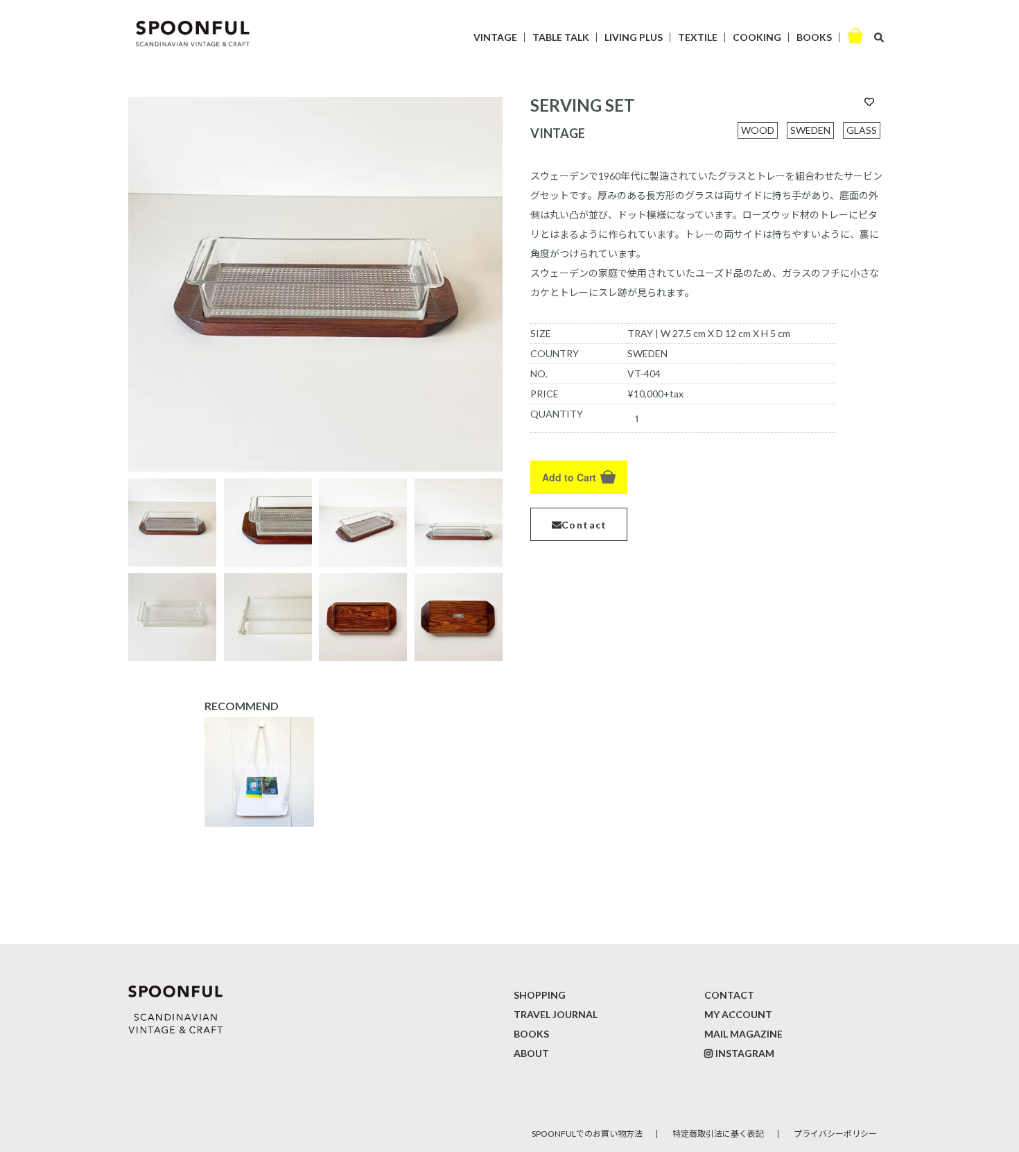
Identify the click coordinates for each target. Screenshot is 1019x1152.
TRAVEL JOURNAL (556, 1014)
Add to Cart (569, 477)
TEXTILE (697, 37)
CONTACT (729, 995)
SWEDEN (810, 130)
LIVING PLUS (633, 37)
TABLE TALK (560, 37)
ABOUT (531, 1053)
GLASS (861, 130)
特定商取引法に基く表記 (718, 1133)
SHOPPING (540, 995)
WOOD (757, 130)
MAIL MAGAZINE (743, 1034)
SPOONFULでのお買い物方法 (587, 1133)
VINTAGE (495, 37)
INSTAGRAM (744, 1053)
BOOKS (814, 37)
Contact (584, 525)
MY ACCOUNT (738, 1014)
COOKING (757, 37)
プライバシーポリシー (835, 1133)
